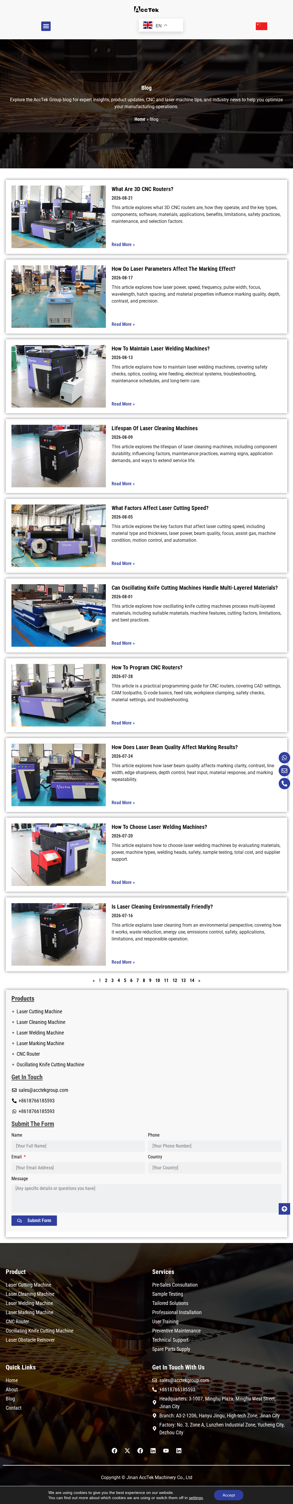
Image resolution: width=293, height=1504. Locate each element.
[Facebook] (114, 1450)
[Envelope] (284, 770)
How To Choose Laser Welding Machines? (159, 826)
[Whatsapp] (284, 757)
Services (163, 1271)
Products (22, 998)
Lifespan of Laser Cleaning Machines (155, 428)
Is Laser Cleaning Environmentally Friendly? (162, 906)
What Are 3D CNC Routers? (142, 189)
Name (16, 1135)
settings (196, 1497)
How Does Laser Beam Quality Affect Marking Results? (175, 747)
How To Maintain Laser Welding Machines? (161, 348)
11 (166, 980)
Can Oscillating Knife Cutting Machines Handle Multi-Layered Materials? (195, 587)
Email (17, 1157)
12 (175, 980)
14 (192, 980)
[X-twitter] (127, 1450)
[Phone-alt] (284, 783)
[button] (46, 26)
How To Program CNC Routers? (147, 667)
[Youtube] (166, 1450)
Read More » (123, 244)
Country (155, 1157)
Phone (154, 1135)
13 (183, 980)
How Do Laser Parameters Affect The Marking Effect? (173, 268)
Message (19, 1178)
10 (157, 980)
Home (139, 119)
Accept (229, 1495)
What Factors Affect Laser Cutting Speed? (160, 507)
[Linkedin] (153, 1450)
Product (16, 1271)
